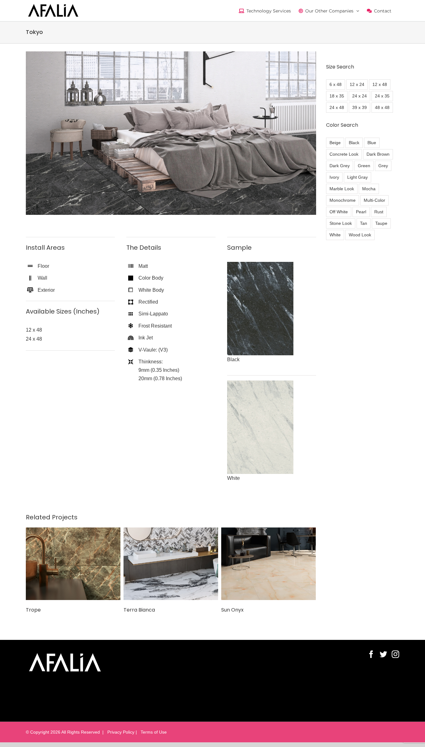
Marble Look (341, 188)
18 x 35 (336, 95)
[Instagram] (395, 654)
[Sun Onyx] (268, 563)
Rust (378, 211)
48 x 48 (382, 107)
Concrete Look (343, 154)
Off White (338, 211)
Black (354, 142)
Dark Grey (339, 165)
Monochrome (342, 200)
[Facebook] (371, 654)
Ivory (334, 177)
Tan (363, 223)
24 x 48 (336, 107)
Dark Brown (378, 154)
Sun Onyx (232, 609)
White (335, 234)
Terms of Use (152, 732)
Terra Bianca (139, 609)
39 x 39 (359, 107)
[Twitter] (383, 654)
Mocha (369, 188)
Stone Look (340, 223)
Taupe (381, 223)
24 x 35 (382, 95)
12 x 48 (379, 84)
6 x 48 (335, 84)
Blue (371, 142)
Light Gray (357, 177)
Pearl (361, 211)
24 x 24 (359, 95)
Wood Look (360, 234)
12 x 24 (357, 84)
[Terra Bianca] (171, 563)
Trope (33, 609)
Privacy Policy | (121, 732)
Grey (383, 165)
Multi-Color (374, 200)
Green (364, 165)
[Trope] (73, 563)
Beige (335, 142)
